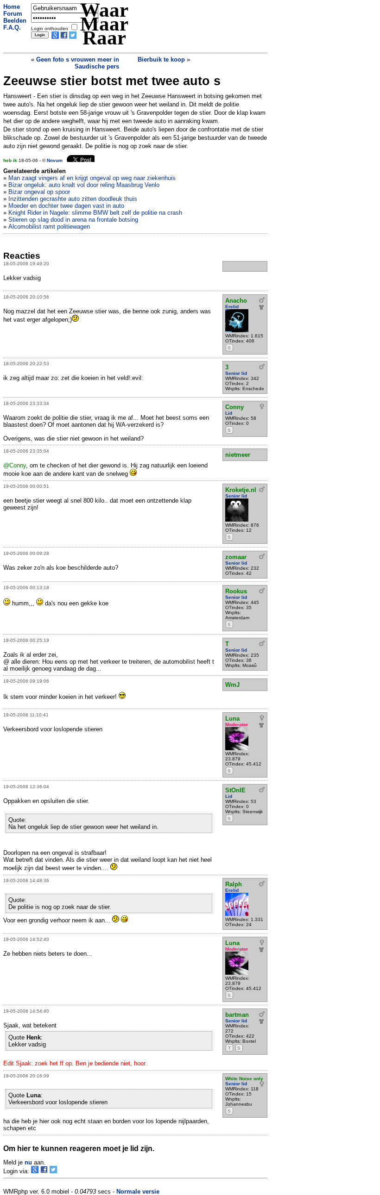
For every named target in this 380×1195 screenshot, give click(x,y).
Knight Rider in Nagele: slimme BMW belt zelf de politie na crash (95, 212)
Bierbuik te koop (161, 59)
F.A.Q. (12, 27)
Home (11, 6)
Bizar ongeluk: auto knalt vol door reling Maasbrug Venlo (83, 184)
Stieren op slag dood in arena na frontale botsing (73, 219)
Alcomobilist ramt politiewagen (49, 226)
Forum (12, 13)
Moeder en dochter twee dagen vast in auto (66, 205)
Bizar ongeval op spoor (39, 191)
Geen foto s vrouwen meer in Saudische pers (77, 63)
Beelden (14, 20)
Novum (55, 160)
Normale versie (137, 1191)
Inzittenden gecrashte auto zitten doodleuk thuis (72, 198)
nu (28, 1162)
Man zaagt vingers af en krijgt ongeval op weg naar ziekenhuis (92, 177)
